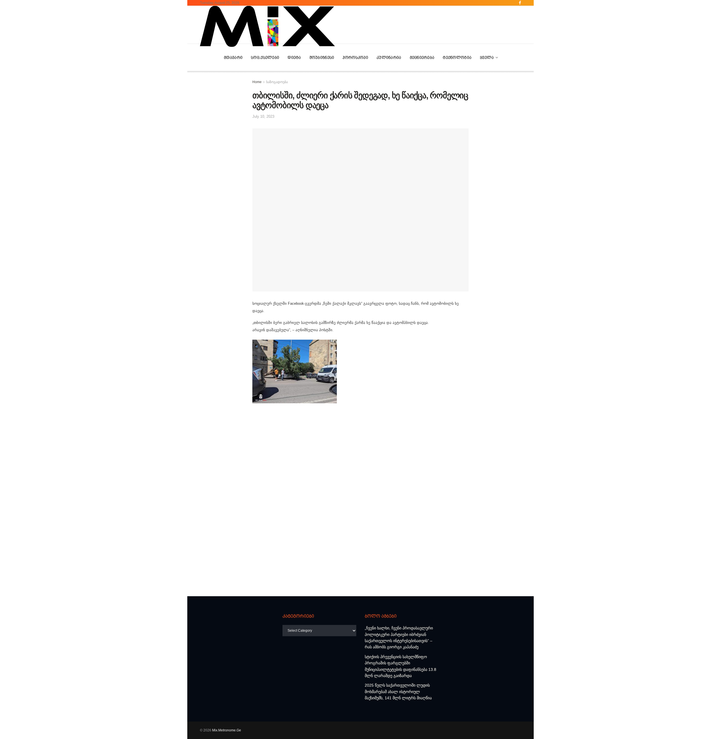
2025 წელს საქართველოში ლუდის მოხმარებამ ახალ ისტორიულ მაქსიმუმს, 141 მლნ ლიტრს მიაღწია (398, 691)
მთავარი (233, 57)
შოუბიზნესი (322, 57)
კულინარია (389, 57)
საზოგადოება (277, 82)
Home (257, 82)
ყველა (487, 57)
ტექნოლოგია (457, 57)
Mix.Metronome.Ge (226, 730)
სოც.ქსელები (265, 57)
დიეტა (294, 57)
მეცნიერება (422, 57)
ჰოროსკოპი (355, 57)
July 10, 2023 (263, 116)
